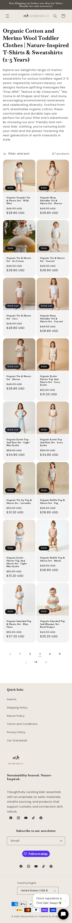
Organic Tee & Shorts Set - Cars (18, 317)
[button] (7, 16)
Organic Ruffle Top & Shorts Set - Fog (52, 501)
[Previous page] (10, 654)
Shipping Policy (17, 707)
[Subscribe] (61, 841)
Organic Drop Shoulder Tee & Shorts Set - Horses (51, 200)
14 (36, 662)
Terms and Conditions (22, 724)
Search (12, 699)
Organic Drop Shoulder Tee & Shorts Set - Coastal (51, 318)
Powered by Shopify (49, 916)
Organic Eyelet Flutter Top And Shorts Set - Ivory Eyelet (50, 380)
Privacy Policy (16, 732)
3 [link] (40, 654)
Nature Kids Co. (29, 916)
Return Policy (15, 716)
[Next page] (46, 662)
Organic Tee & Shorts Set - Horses (18, 378)
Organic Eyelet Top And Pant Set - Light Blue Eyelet (18, 442)
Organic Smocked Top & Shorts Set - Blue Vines (18, 624)
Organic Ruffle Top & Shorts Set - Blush (52, 559)
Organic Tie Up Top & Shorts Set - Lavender (19, 501)
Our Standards (17, 740)
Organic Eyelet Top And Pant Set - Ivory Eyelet (51, 442)
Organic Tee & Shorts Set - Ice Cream (18, 259)
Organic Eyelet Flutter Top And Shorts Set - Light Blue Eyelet (16, 562)
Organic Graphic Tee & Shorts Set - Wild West (18, 200)
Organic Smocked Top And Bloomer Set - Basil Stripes (52, 624)
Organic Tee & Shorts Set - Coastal (52, 259)
